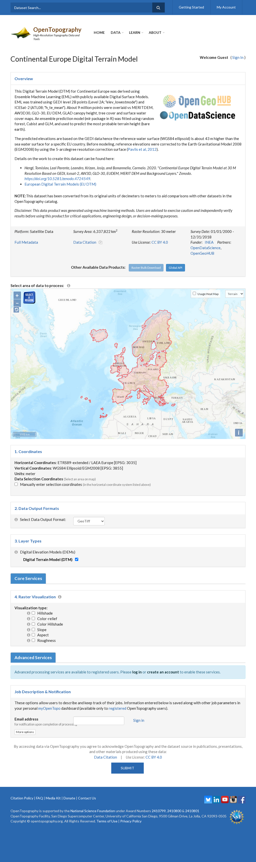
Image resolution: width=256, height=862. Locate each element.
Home (99, 32)
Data (115, 32)
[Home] (21, 32)
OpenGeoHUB (202, 253)
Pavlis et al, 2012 (142, 149)
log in (137, 672)
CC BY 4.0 (160, 242)
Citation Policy (21, 798)
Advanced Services (33, 657)
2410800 (174, 811)
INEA (209, 242)
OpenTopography (57, 29)
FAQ (39, 798)
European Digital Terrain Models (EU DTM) (60, 184)
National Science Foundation (92, 811)
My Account (226, 7)
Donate (69, 798)
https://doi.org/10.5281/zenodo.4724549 (57, 178)
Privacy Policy (131, 821)
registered (117, 708)
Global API (175, 267)
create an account (163, 672)
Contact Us (87, 798)
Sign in (138, 720)
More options (25, 732)
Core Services (28, 578)
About (155, 32)
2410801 (192, 811)
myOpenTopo (49, 708)
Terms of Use (107, 821)
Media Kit (53, 798)
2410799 (159, 811)
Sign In (238, 57)
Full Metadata (26, 242)
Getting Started (191, 7)
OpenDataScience (205, 247)
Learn (134, 32)
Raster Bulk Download (146, 267)
